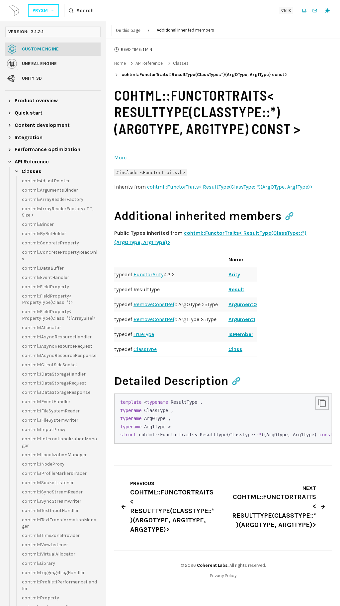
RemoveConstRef (153, 304)
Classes (181, 63)
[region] (223, 418)
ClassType (145, 349)
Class (235, 349)
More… (121, 157)
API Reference (149, 63)
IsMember (240, 334)
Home (120, 63)
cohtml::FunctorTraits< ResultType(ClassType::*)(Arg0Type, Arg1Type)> (229, 187)
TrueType (143, 334)
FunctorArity (148, 274)
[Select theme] (327, 11)
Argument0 (242, 304)
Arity (234, 274)
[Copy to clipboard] (322, 403)
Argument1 (241, 319)
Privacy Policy (223, 575)
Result (236, 289)
